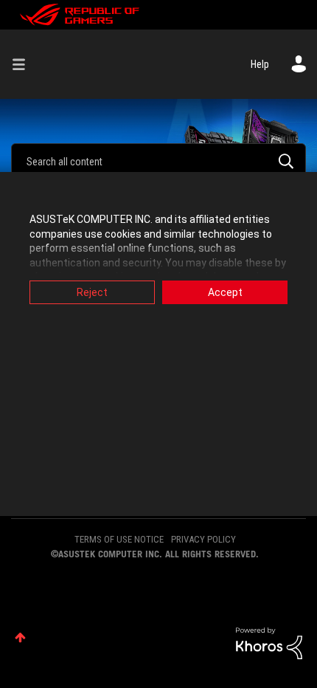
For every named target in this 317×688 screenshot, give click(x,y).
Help (260, 64)
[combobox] (158, 161)
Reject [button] (92, 292)
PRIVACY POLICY (203, 539)
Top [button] (20, 637)
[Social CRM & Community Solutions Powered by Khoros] (269, 642)
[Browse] (24, 64)
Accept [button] (225, 292)
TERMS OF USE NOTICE (119, 539)
